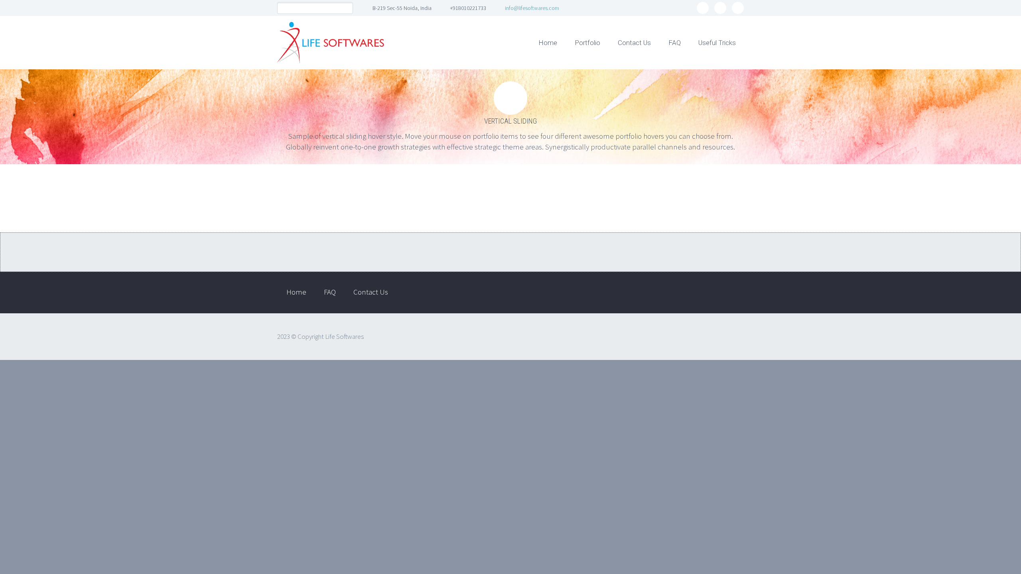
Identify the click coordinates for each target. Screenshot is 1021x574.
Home (547, 43)
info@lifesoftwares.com (532, 8)
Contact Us (634, 43)
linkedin (720, 8)
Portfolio (587, 43)
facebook (703, 8)
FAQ (674, 43)
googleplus (738, 8)
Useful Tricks (717, 43)
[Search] (347, 8)
